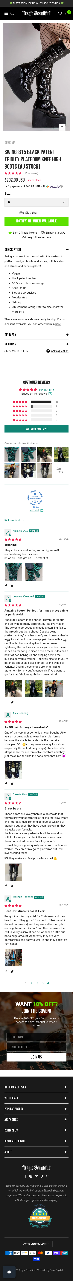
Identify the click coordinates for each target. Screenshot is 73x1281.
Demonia (9, 142)
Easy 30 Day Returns (39, 237)
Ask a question (60, 350)
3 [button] (38, 983)
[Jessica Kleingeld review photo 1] (13, 688)
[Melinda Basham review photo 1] (13, 958)
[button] (13, 173)
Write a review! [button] (37, 428)
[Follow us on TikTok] (42, 1176)
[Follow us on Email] (48, 1176)
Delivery (10, 335)
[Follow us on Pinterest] (36, 1176)
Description (12, 249)
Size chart (31, 212)
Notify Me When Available (36, 221)
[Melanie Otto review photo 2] (34, 572)
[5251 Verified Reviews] (36, 1206)
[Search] (12, 13)
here (58, 324)
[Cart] (67, 13)
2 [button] (32, 983)
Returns (10, 344)
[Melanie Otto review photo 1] (13, 572)
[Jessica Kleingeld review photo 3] (54, 688)
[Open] (9, 1272)
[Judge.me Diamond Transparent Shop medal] (35, 497)
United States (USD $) (35, 1243)
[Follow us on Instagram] (31, 1176)
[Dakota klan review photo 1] (13, 872)
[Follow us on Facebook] (25, 1176)
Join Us (36, 1057)
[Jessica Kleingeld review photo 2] (34, 688)
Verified (34, 510)
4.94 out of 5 (46, 389)
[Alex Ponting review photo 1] (13, 770)
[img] (13, 539)
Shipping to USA (55, 232)
